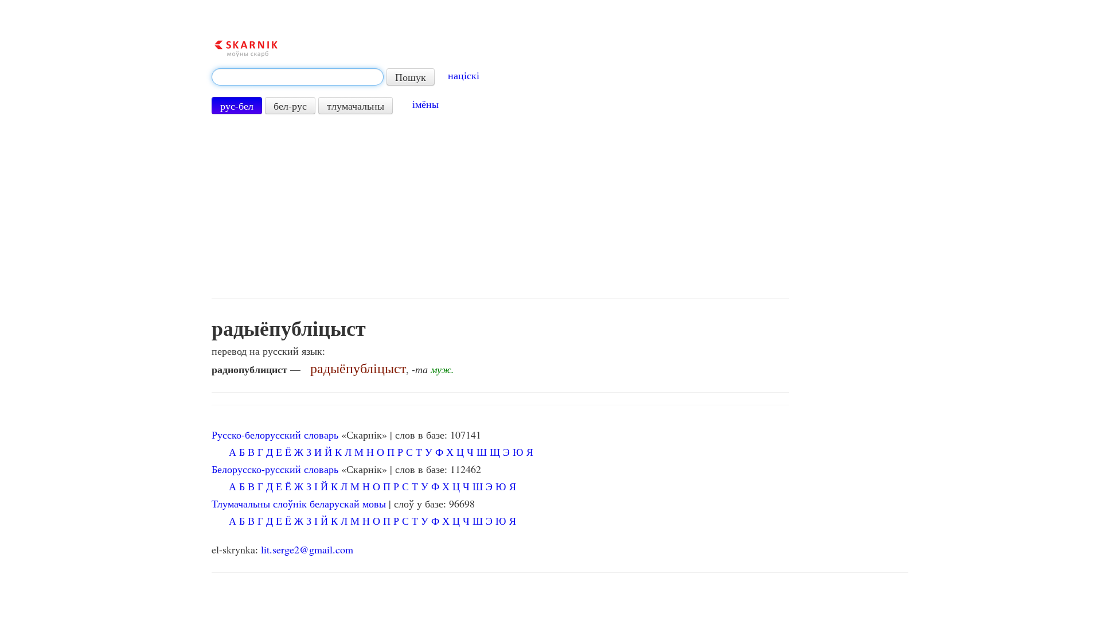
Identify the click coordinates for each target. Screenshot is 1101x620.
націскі (463, 75)
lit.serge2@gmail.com (307, 549)
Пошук (410, 77)
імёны (425, 104)
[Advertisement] (501, 206)
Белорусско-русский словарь (275, 469)
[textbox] (298, 77)
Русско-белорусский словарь (275, 434)
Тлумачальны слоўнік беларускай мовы (299, 503)
